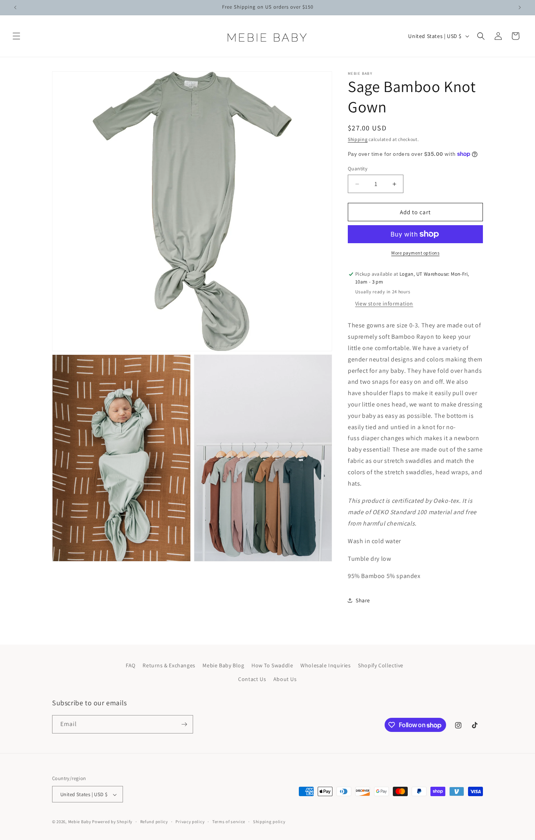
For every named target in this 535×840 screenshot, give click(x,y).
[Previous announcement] (15, 7)
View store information (384, 303)
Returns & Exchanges (169, 665)
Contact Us (252, 679)
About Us (285, 679)
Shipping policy (269, 821)
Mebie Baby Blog (223, 665)
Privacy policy (189, 821)
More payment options (415, 253)
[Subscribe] (184, 724)
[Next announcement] (519, 7)
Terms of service (228, 821)
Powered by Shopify (112, 822)
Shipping (358, 139)
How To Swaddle (272, 665)
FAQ (131, 665)
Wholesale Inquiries (325, 665)
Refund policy (154, 821)
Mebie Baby (79, 822)
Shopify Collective (380, 665)
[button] (16, 36)
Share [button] (363, 600)
